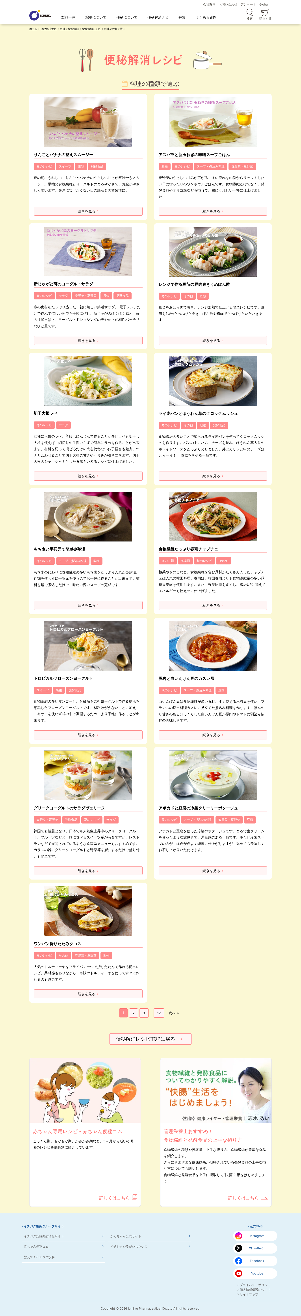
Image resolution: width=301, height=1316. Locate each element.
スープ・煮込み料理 (211, 166)
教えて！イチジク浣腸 (39, 1257)
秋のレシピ (204, 560)
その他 (188, 296)
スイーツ (65, 166)
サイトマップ (249, 1294)
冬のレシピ (169, 296)
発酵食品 (97, 166)
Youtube (257, 1273)
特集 (182, 17)
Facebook (257, 1261)
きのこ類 (168, 560)
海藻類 (185, 560)
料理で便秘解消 (69, 28)
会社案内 (209, 4)
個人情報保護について (255, 1290)
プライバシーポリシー (255, 1285)
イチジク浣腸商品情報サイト (44, 1236)
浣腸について (95, 17)
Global (263, 4)
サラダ (63, 295)
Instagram (257, 1236)
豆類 (203, 296)
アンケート (248, 4)
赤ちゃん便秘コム (36, 1246)
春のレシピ (44, 295)
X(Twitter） (257, 1248)
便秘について (126, 17)
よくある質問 (206, 17)
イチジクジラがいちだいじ (128, 1246)
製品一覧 (68, 17)
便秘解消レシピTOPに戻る (145, 1039)
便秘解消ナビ (158, 17)
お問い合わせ (228, 4)
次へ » (174, 1013)
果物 (81, 166)
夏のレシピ (44, 166)
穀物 (165, 166)
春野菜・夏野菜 (242, 166)
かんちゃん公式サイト (125, 1236)
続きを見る (86, 211)
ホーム (33, 28)
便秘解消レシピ (91, 28)
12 (159, 1013)
